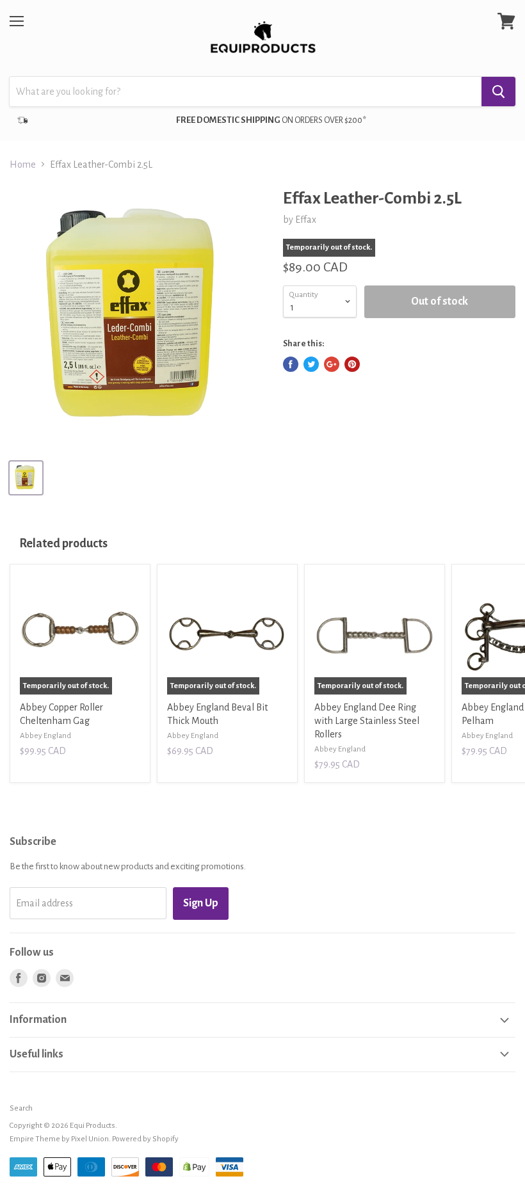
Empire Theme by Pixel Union (59, 1139)
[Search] (498, 91)
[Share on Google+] (331, 364)
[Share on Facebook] (290, 364)
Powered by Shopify (145, 1139)
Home (23, 164)
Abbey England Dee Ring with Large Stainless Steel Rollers (366, 720)
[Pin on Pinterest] (352, 364)
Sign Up (200, 903)
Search (21, 1108)
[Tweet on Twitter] (311, 364)
